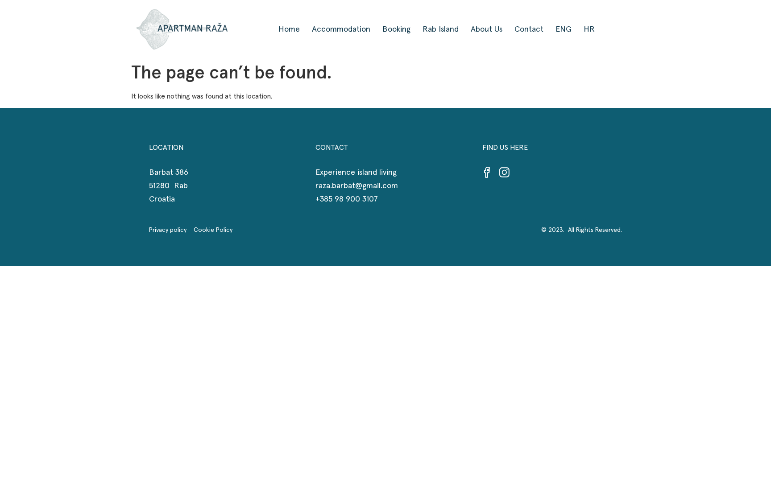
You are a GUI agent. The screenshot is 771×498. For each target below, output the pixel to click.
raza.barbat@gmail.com (356, 186)
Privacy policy (171, 230)
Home (289, 29)
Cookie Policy (213, 230)
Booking (396, 29)
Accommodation (341, 29)
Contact (528, 29)
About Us (486, 29)
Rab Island (441, 29)
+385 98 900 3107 (346, 199)
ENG (563, 29)
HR (589, 29)
